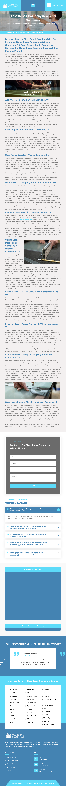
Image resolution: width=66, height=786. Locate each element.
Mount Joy (46, 693)
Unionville (46, 714)
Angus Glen (13, 689)
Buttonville (13, 706)
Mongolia (46, 689)
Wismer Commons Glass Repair (33, 783)
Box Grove (13, 699)
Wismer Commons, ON (46, 771)
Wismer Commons (15, 32)
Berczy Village (14, 696)
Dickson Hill (30, 689)
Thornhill (46, 708)
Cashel (12, 712)
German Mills (30, 699)
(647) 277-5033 (58, 5)
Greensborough (31, 702)
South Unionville (48, 705)
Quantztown (46, 696)
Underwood (46, 711)
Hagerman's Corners (33, 706)
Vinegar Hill (46, 721)
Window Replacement (13, 764)
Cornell (12, 722)
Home (7, 32)
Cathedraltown (14, 715)
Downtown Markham (32, 696)
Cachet (12, 709)
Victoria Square (47, 718)
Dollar (28, 693)
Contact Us (10, 770)
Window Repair (11, 757)
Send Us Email (43, 766)
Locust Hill (30, 712)
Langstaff (29, 709)
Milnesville (30, 722)
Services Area (11, 767)
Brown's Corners (14, 702)
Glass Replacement (12, 760)
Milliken (29, 719)
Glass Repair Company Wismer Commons (34, 32)
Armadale (12, 693)
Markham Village (31, 715)
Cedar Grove (13, 719)
